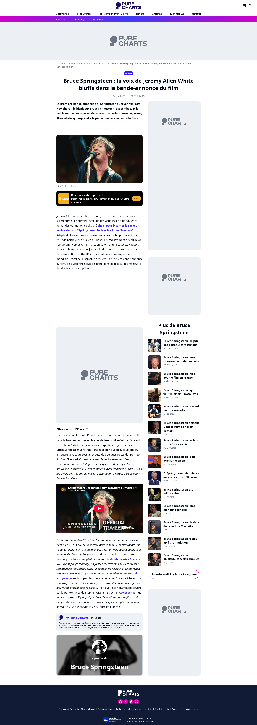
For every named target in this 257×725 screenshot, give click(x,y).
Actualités (62, 14)
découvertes (84, 14)
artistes (157, 14)
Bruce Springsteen (99, 666)
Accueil (60, 63)
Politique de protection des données (131, 709)
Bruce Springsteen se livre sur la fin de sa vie (180, 442)
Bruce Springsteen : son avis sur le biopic (179, 458)
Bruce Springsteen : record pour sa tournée (181, 408)
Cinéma (81, 63)
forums (196, 14)
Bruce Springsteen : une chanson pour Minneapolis (181, 359)
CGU (150, 709)
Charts (140, 14)
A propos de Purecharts (69, 709)
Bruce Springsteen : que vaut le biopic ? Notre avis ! (181, 392)
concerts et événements (114, 14)
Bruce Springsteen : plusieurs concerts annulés (181, 557)
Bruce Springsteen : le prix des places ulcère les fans (180, 343)
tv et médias (177, 14)
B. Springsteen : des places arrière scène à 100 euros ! (181, 475)
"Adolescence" (127, 592)
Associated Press (126, 559)
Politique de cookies (106, 709)
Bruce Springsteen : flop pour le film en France (179, 375)
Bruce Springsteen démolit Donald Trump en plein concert (181, 426)
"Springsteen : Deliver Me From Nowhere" (105, 230)
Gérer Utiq (164, 709)
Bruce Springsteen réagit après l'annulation (180, 540)
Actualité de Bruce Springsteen (102, 63)
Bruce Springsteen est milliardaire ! (178, 491)
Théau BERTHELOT (78, 617)
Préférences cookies (189, 709)
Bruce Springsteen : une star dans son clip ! (179, 508)
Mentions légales (88, 709)
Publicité (175, 709)
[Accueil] (128, 5)
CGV (156, 709)
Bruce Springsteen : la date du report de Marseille (181, 524)
